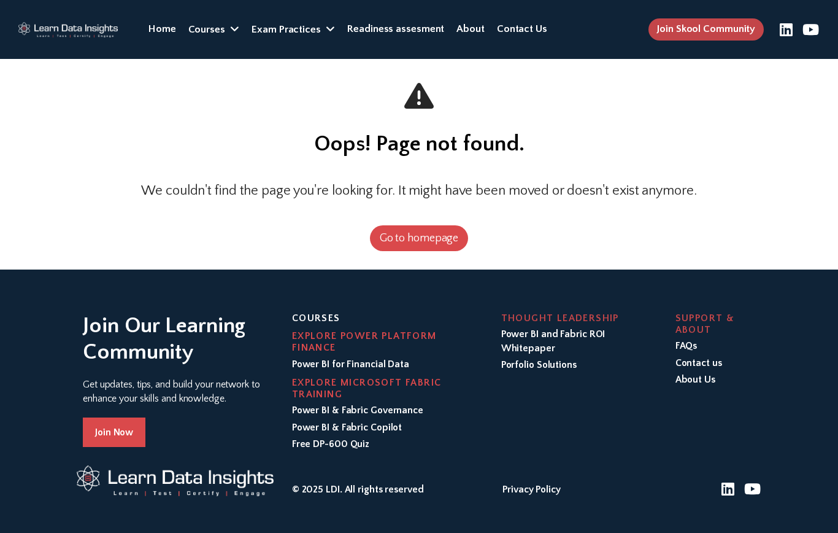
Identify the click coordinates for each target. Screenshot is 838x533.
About (470, 28)
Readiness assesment (395, 28)
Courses (206, 29)
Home (162, 28)
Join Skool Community (706, 28)
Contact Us (522, 28)
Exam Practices (286, 29)
